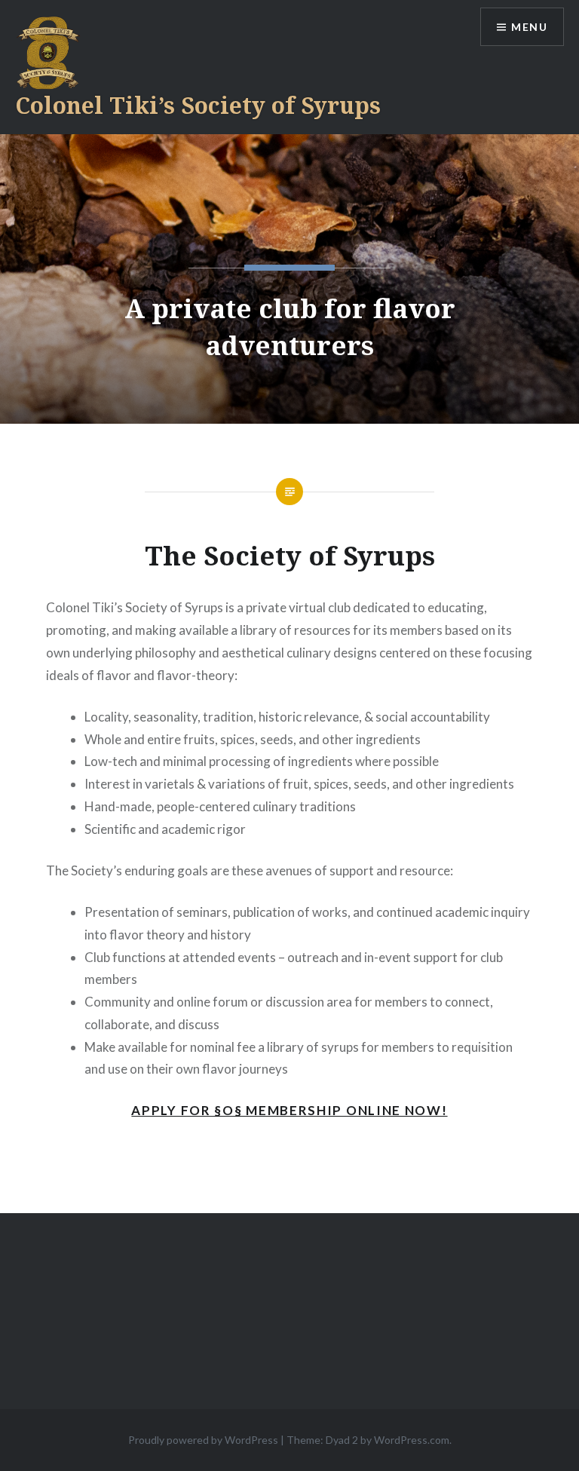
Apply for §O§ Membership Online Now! (289, 1110)
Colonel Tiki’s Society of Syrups (198, 105)
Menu (529, 26)
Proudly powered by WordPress (203, 1439)
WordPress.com (411, 1439)
